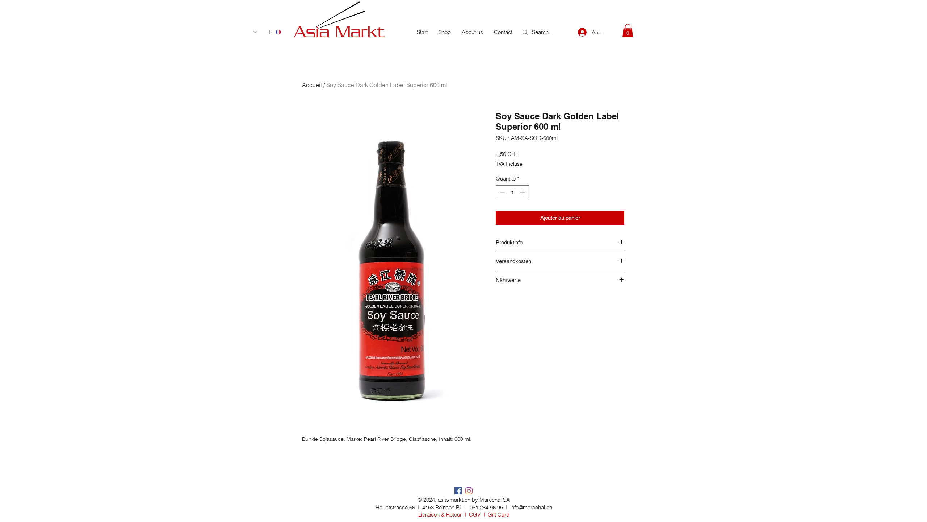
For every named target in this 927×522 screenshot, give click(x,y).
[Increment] (523, 192)
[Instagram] (469, 490)
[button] (627, 30)
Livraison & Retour (440, 514)
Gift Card (498, 514)
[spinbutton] (513, 192)
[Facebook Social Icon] (458, 490)
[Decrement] (502, 192)
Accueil (312, 84)
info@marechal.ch (531, 507)
